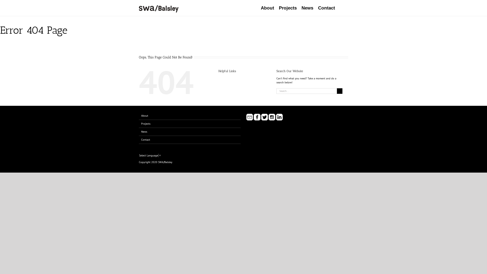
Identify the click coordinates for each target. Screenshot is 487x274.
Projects (145, 123)
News (144, 131)
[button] (341, 8)
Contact (145, 139)
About (144, 115)
